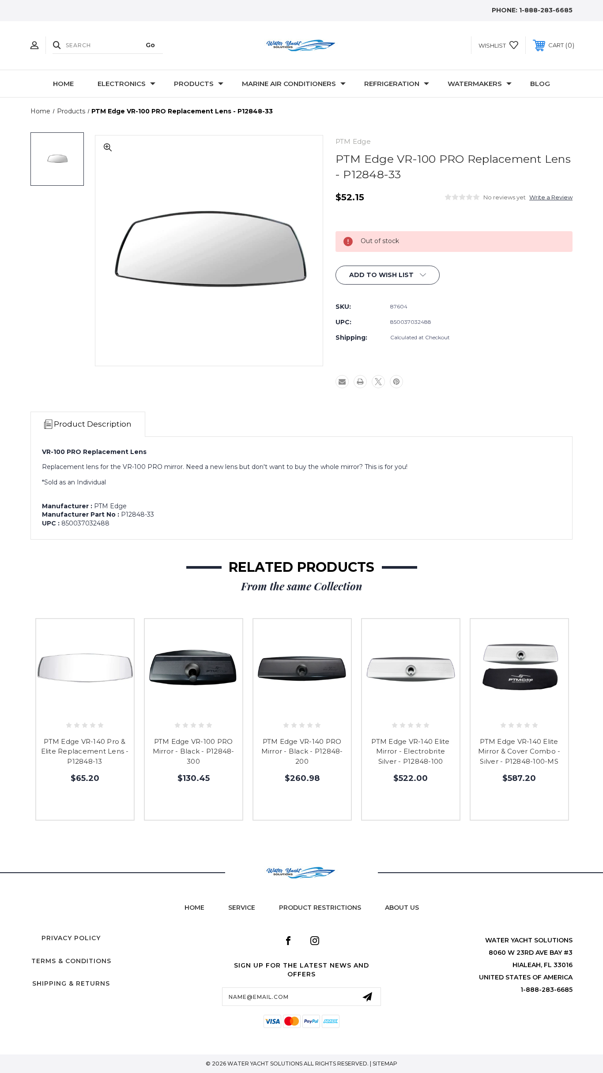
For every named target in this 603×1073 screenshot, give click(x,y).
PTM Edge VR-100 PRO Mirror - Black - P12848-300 (193, 751)
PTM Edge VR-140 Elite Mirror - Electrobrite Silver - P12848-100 (410, 751)
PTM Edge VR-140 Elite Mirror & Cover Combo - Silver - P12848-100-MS (519, 751)
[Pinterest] (396, 381)
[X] (378, 381)
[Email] (342, 381)
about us (402, 908)
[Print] (360, 381)
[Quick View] (65, 709)
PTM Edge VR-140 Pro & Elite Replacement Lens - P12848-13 (85, 751)
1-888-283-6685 (546, 10)
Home (63, 83)
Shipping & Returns (71, 983)
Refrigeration (391, 83)
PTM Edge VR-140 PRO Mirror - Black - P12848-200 (302, 751)
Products (194, 83)
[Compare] (104, 709)
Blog (540, 83)
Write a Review (551, 197)
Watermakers (475, 83)
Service (241, 908)
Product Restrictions (320, 908)
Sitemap (385, 1063)
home (194, 908)
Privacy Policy (71, 938)
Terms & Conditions (71, 961)
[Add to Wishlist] (84, 709)
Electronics (122, 83)
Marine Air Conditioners (289, 83)
